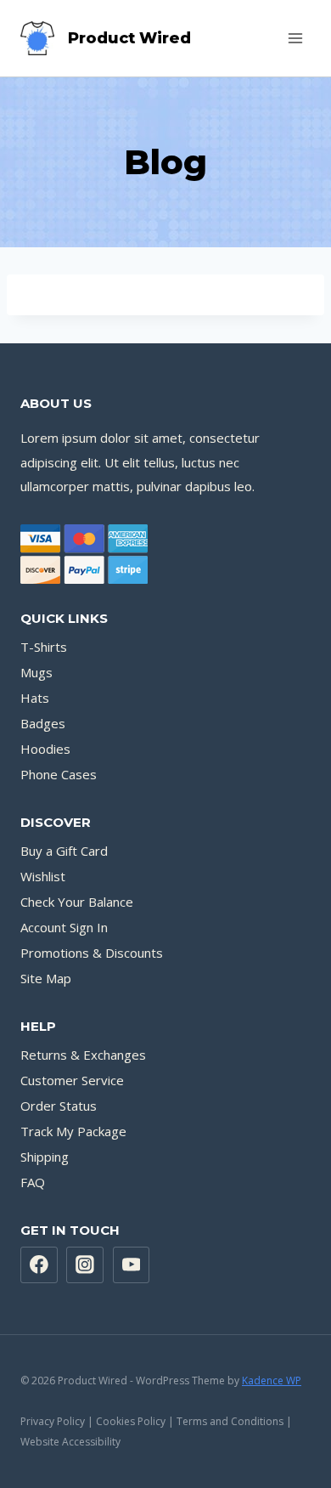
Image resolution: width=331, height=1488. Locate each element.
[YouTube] (131, 1265)
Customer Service (72, 1080)
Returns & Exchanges (83, 1054)
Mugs (36, 672)
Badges (42, 723)
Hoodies (45, 748)
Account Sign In (64, 927)
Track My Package (73, 1131)
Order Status (58, 1105)
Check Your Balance (76, 901)
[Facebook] (39, 1265)
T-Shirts (43, 646)
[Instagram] (85, 1265)
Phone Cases (58, 774)
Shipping (44, 1156)
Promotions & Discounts (91, 952)
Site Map (45, 978)
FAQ (32, 1182)
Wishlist (42, 876)
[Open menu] (295, 38)
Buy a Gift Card (64, 850)
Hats (34, 697)
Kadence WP (271, 1380)
